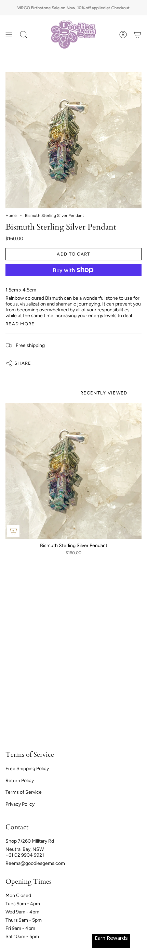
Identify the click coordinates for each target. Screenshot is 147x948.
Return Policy (19, 780)
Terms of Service (23, 792)
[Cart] (137, 34)
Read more (20, 323)
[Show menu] (9, 34)
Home (11, 215)
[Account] (123, 34)
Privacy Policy (20, 804)
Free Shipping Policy (27, 768)
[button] (23, 34)
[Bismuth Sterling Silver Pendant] (73, 471)
